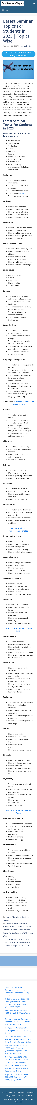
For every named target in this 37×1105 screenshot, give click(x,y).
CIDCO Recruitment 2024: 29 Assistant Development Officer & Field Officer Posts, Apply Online (18, 1039)
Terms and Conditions (24, 1096)
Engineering (27, 917)
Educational (16, 917)
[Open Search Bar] (34, 3)
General (6, 920)
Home (8, 917)
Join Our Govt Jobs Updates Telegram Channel (18, 54)
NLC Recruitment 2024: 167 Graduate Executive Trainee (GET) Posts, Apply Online (16, 1059)
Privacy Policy (10, 1096)
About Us (12, 1092)
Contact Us (21, 1092)
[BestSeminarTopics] (12, 3)
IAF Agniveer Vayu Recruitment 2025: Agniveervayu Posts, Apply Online (18, 1030)
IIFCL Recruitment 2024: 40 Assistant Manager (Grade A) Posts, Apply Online (16, 1068)
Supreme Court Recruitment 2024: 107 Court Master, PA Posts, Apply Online (16, 1077)
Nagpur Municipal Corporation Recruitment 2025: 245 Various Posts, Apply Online (18, 1021)
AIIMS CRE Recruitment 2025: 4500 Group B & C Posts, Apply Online (17, 1013)
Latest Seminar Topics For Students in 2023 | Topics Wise (18, 932)
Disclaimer (31, 1092)
